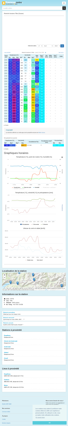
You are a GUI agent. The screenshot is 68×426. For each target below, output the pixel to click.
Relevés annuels (13, 323)
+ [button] (4, 275)
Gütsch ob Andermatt (10, 342)
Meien (14, 386)
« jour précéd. (7, 52)
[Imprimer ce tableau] (45, 52)
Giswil (9, 359)
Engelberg (8, 336)
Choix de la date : (32, 45)
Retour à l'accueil (12, 3)
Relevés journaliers (11, 313)
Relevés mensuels (13, 318)
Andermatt (9, 347)
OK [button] (50, 423)
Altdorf (9, 353)
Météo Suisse (41, 132)
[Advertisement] (34, 30)
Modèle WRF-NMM (6, 404)
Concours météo (6, 411)
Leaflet (4, 288)
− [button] (4, 277)
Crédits (4, 419)
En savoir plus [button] (40, 417)
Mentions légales (6, 423)
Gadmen (13, 380)
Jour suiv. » (61, 52)
